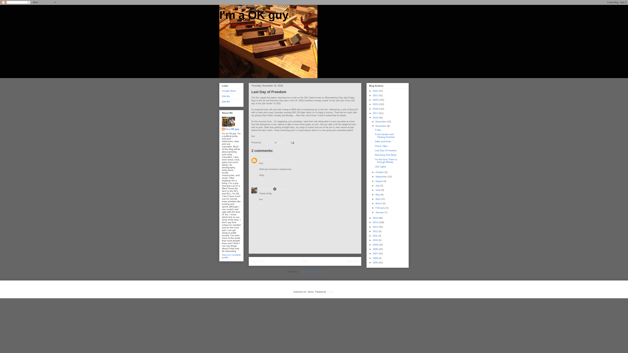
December (381, 121)
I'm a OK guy (254, 15)
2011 (375, 235)
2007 (376, 253)
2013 (376, 227)
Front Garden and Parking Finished (385, 135)
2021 (376, 95)
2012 (376, 231)
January (379, 212)
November (381, 126)
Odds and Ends (383, 141)
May (378, 194)
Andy (261, 159)
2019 (376, 104)
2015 (376, 218)
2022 (376, 91)
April (378, 199)
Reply (262, 179)
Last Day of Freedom (386, 150)
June (378, 190)
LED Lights (380, 166)
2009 (376, 244)
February (380, 207)
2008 (376, 249)
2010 (376, 240)
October (379, 172)
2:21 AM (281, 189)
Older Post (352, 261)
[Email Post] (292, 142)
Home (305, 261)
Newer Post (258, 261)
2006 (376, 258)
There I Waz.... (382, 146)
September (381, 176)
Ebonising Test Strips (385, 155)
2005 (376, 262)
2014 (376, 222)
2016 (376, 117)
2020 (376, 100)
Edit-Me (226, 96)
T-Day (378, 130)
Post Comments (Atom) (311, 272)
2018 (376, 108)
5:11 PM (269, 159)
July (377, 185)
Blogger (330, 292)
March (379, 203)
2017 (376, 113)
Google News (229, 91)
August (379, 181)
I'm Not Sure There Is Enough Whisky (386, 161)
